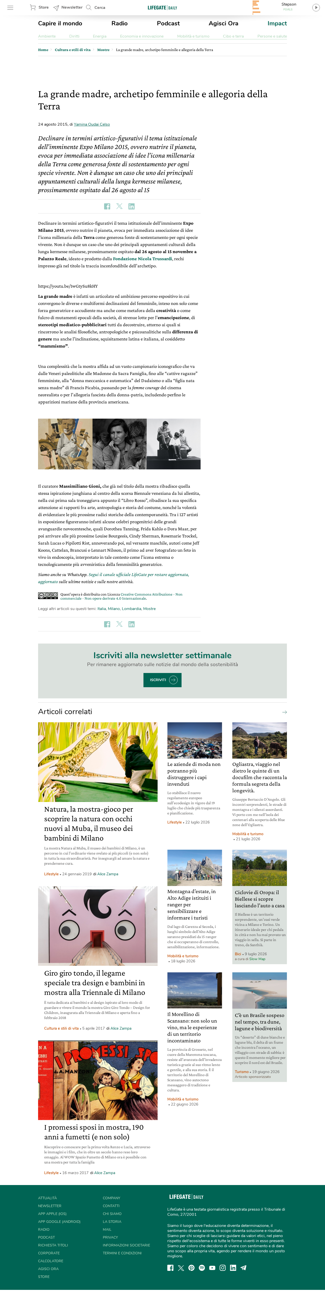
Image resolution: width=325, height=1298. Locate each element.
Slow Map (257, 959)
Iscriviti (158, 680)
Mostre (149, 609)
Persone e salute (272, 36)
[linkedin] (233, 1268)
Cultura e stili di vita (61, 1028)
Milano (114, 609)
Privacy (110, 1237)
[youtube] (212, 1268)
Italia (102, 609)
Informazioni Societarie (126, 1245)
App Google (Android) (59, 1221)
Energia (99, 36)
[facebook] (170, 1268)
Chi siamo (112, 1213)
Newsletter (72, 7)
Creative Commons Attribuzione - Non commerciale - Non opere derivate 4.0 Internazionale (121, 596)
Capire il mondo (60, 23)
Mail (107, 1229)
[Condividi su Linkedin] (131, 206)
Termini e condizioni (122, 1253)
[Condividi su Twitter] (119, 206)
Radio (119, 23)
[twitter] (181, 1268)
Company (111, 1198)
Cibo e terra (233, 36)
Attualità (47, 1198)
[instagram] (223, 1268)
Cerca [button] (99, 7)
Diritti (74, 36)
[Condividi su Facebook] (107, 206)
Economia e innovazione (142, 36)
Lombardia (131, 609)
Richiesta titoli (53, 1245)
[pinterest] (191, 1268)
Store (44, 7)
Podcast (168, 23)
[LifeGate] (162, 7)
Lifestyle (51, 874)
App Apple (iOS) (52, 1213)
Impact (277, 23)
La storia (112, 1221)
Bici (238, 954)
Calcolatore (50, 1261)
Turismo (242, 1071)
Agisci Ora (223, 23)
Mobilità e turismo (193, 36)
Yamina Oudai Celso (92, 124)
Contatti (111, 1206)
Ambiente (47, 36)
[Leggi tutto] (283, 712)
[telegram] (243, 1268)
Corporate (49, 1253)
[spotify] (202, 1268)
